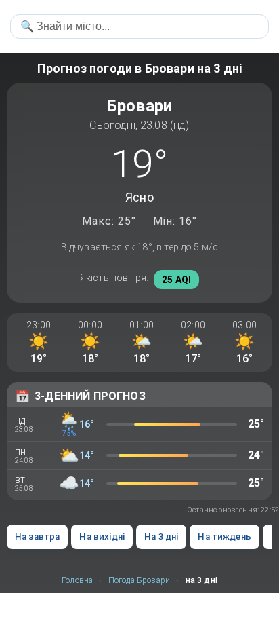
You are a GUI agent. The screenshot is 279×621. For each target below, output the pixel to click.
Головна (77, 580)
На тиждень (224, 536)
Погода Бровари (139, 580)
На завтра (37, 536)
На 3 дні (161, 536)
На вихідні (102, 536)
